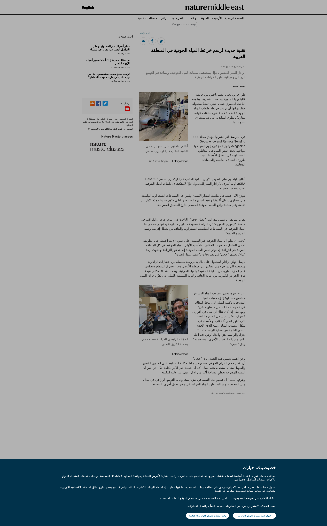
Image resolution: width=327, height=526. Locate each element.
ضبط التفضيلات (267, 506)
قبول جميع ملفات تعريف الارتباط (254, 515)
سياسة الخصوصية (243, 498)
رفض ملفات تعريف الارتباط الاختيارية (207, 515)
